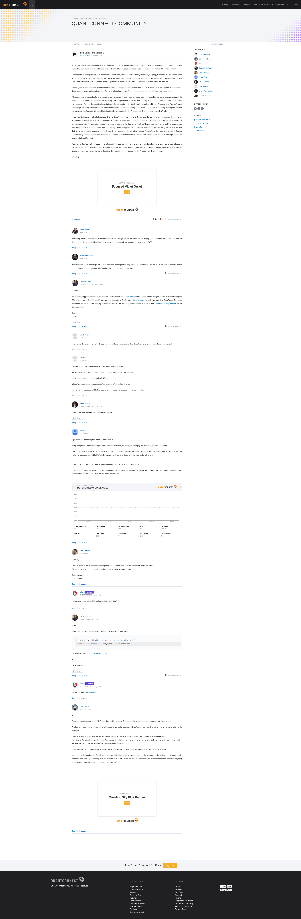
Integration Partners (184, 901)
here (133, 569)
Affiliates (178, 889)
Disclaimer (77, 322)
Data (255, 5)
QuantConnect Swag (184, 903)
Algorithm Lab (136, 886)
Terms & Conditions (183, 906)
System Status (136, 906)
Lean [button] (99, 44)
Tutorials (133, 898)
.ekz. (81, 592)
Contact (178, 895)
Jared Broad (85, 403)
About (177, 886)
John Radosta (85, 230)
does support (138, 300)
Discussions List (137, 912)
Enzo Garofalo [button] (85, 55)
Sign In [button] (294, 5)
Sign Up (170, 865)
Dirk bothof (84, 335)
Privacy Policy (181, 909)
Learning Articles (137, 903)
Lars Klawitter (85, 706)
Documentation (136, 889)
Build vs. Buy (135, 895)
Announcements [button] (88, 44)
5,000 (229, 886)
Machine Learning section (165, 304)
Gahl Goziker (85, 551)
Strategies (246, 5)
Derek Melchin (85, 282)
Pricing (225, 5)
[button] (216, 44)
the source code (127, 296)
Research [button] (76, 44)
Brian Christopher (86, 256)
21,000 (229, 890)
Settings (133, 909)
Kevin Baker (84, 431)
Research (235, 5)
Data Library (135, 901)
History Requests (100, 654)
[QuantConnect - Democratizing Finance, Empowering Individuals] (15, 5)
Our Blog (179, 892)
